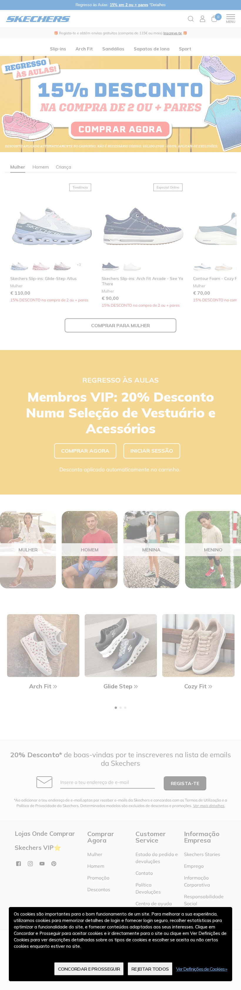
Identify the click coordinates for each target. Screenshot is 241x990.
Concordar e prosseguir (89, 969)
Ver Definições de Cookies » (201, 969)
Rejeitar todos (150, 969)
